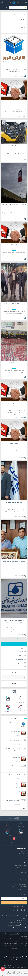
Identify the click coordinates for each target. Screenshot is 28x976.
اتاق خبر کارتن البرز (22, 889)
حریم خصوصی (23, 872)
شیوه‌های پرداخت (22, 851)
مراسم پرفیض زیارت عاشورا (14, 774)
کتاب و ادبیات (20, 655)
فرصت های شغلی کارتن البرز (20, 884)
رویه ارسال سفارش (22, 853)
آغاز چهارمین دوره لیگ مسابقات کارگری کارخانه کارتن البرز (12, 749)
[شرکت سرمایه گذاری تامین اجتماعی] (25, 957)
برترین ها (21, 648)
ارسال (14, 902)
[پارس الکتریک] (14, 960)
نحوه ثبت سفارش (22, 856)
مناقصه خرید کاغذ (16, 757)
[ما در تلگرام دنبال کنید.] (17, 910)
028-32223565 (16, 920)
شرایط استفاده (23, 870)
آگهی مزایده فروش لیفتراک (14, 740)
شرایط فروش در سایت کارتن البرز (19, 886)
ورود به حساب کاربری (6, 8)
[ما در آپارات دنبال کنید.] (14, 910)
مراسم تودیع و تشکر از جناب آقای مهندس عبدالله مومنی (14, 562)
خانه (24, 14)
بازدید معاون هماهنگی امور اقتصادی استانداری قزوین (13, 767)
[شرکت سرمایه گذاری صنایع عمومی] (16, 957)
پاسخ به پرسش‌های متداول (20, 865)
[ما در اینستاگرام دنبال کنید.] (21, 910)
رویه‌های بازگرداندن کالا (21, 867)
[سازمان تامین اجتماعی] (4, 957)
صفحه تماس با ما (22, 882)
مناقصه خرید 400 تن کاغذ (15, 731)
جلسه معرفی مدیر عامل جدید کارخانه (13, 800)
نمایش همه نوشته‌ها (21, 808)
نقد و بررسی (20, 663)
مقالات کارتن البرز (19, 659)
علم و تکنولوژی (20, 652)
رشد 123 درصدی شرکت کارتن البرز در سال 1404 (11, 724)
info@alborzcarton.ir (15, 923)
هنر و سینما (20, 667)
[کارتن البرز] (14, 2)
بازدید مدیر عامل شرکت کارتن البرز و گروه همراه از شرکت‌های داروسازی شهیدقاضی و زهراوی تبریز (14, 621)
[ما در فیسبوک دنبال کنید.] (24, 910)
